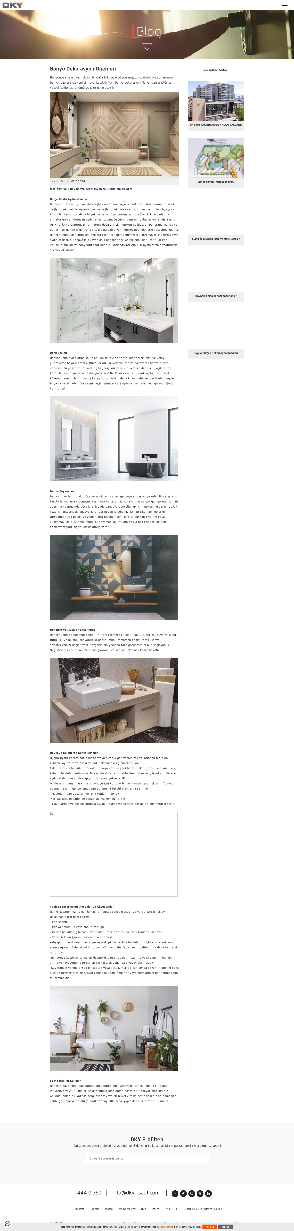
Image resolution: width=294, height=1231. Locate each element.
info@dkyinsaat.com (136, 1193)
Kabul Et (210, 1227)
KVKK (168, 1209)
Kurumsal (80, 1209)
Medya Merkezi (127, 1209)
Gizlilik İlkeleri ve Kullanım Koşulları (203, 1209)
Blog (143, 1209)
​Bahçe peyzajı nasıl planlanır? (216, 181)
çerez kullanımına (165, 1227)
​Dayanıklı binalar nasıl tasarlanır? (215, 296)
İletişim (155, 1209)
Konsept (109, 1209)
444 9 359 (89, 1193)
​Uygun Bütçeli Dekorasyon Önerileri (216, 353)
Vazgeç (225, 1227)
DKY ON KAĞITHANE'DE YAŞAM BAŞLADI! (216, 124)
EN (177, 1209)
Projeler (95, 1209)
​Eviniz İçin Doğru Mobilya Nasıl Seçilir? (216, 239)
